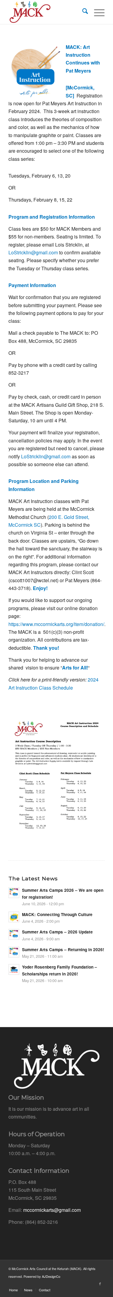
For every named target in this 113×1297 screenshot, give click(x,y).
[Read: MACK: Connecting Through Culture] (13, 917)
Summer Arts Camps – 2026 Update (57, 932)
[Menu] (96, 12)
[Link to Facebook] (100, 1283)
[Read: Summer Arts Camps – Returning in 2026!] (13, 952)
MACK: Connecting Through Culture (57, 914)
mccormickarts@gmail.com (52, 1209)
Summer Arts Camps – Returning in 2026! (63, 949)
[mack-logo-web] (46, 12)
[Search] (82, 12)
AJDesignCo (51, 1276)
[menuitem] (82, 12)
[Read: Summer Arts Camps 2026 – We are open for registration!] (13, 892)
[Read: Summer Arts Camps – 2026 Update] (13, 934)
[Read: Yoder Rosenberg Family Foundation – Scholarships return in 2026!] (13, 969)
